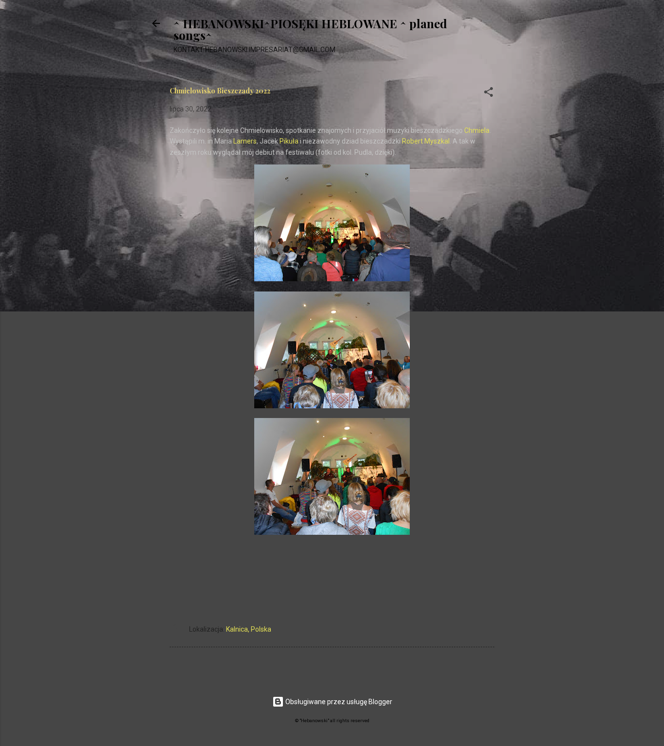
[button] (488, 93)
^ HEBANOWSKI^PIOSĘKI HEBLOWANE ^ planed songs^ (310, 29)
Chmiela (476, 130)
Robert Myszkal (426, 141)
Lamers (245, 141)
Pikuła (289, 141)
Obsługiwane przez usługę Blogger (338, 702)
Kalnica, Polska (248, 629)
